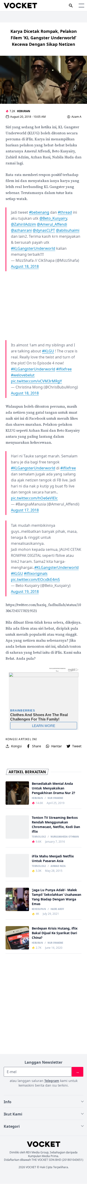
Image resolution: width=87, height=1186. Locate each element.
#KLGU (48, 351)
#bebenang (39, 212)
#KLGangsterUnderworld (33, 248)
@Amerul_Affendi (52, 224)
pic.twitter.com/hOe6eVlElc (34, 498)
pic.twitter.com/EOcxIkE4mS (35, 579)
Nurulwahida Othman (65, 837)
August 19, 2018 (25, 591)
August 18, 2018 (25, 266)
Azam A (76, 117)
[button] (81, 5)
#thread (65, 212)
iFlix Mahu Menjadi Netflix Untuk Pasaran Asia (53, 858)
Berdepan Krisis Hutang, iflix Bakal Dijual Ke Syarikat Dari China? (54, 933)
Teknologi (39, 837)
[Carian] (71, 5)
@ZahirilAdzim (23, 224)
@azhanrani (21, 230)
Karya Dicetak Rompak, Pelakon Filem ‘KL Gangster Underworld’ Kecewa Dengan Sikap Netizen (43, 37)
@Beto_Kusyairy (53, 218)
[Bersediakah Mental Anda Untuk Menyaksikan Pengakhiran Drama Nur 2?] (17, 793)
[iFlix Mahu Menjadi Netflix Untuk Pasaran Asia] (17, 865)
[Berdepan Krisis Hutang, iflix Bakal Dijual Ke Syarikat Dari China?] (17, 937)
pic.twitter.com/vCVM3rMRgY (36, 381)
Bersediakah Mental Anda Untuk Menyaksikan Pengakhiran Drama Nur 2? (53, 788)
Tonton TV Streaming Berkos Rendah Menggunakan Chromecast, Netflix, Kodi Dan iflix (56, 824)
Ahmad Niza (58, 866)
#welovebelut (23, 375)
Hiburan (23, 111)
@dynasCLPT (44, 230)
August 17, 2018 (25, 510)
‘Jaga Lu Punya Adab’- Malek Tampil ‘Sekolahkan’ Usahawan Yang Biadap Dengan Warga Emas (56, 897)
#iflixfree (64, 369)
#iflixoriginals (36, 573)
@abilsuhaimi (67, 230)
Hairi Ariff (57, 909)
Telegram (51, 1080)
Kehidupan (39, 909)
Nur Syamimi (55, 798)
